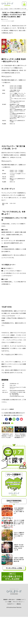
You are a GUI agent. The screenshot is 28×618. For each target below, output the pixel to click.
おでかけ (6, 8)
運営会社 (19, 603)
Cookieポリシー (11, 603)
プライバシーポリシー (18, 601)
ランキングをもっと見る (14, 568)
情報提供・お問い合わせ (9, 599)
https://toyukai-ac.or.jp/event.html (17, 390)
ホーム (2, 8)
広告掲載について (20, 599)
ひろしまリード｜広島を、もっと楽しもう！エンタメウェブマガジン (7, 4)
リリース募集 (8, 601)
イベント (3, 21)
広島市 (12, 21)
